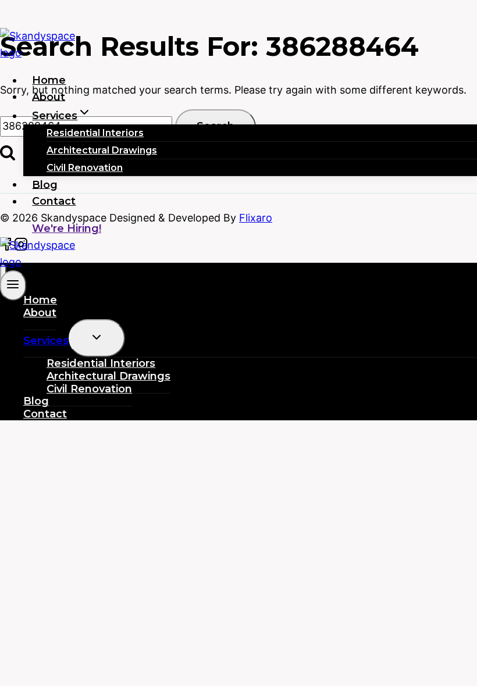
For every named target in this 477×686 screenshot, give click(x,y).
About (48, 96)
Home (49, 80)
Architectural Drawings (102, 150)
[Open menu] (13, 285)
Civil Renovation (85, 167)
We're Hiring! (66, 228)
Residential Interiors (95, 132)
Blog (45, 184)
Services (46, 340)
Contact (54, 201)
